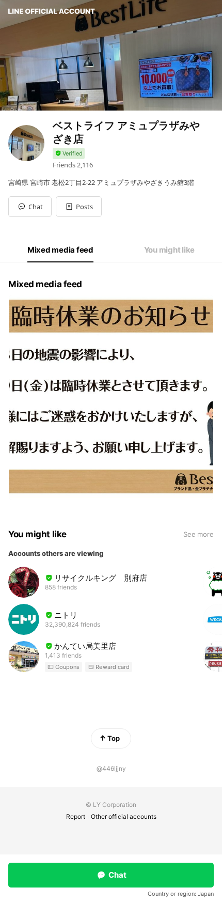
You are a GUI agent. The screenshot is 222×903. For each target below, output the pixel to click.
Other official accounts (123, 816)
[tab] (60, 250)
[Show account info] (69, 154)
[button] (79, 206)
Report (75, 816)
